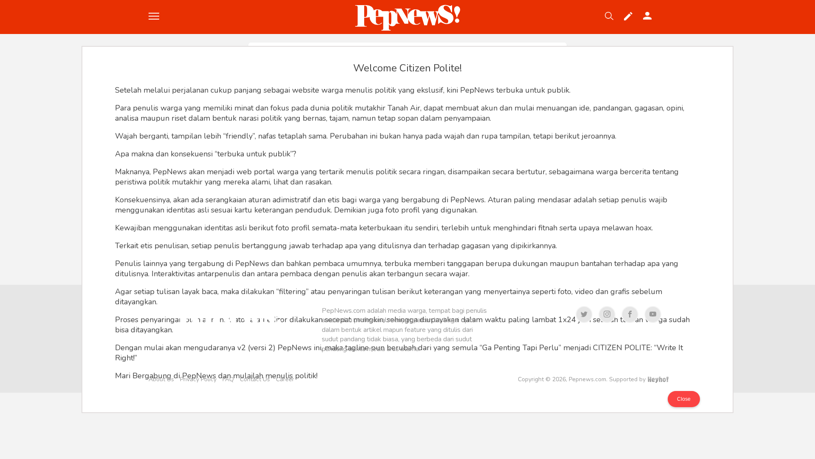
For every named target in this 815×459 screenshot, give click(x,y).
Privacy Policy (198, 379)
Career (285, 379)
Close (684, 399)
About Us (161, 379)
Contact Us (255, 379)
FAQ (228, 379)
